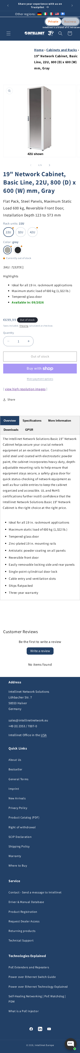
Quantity (8, 333)
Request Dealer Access (24, 921)
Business (70, 21)
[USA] (57, 14)
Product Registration (23, 912)
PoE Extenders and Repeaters (29, 967)
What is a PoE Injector (24, 1011)
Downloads (11, 429)
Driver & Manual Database (26, 902)
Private (53, 21)
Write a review (40, 651)
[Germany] (39, 14)
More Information (59, 420)
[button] (8, 33)
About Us (15, 760)
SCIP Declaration (20, 837)
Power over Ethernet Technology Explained (38, 987)
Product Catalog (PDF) (24, 817)
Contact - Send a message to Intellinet (35, 892)
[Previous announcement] (8, 5)
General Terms (19, 779)
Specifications (32, 420)
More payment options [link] (40, 378)
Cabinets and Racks (61, 50)
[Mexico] (51, 14)
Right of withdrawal (22, 827)
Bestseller (15, 769)
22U (8, 232)
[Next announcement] (72, 5)
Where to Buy (18, 865)
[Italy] (45, 14)
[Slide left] (30, 165)
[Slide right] (49, 165)
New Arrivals (17, 798)
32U (20, 232)
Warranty (15, 856)
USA (44, 735)
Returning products (22, 931)
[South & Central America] (63, 14)
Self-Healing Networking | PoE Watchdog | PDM (37, 998)
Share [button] (11, 399)
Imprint (14, 789)
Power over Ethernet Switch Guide (32, 977)
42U (32, 232)
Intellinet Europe (44, 1045)
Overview (10, 420)
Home (39, 50)
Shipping (23, 325)
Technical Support (21, 940)
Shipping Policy (19, 846)
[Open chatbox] (71, 1044)
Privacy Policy (18, 808)
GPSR (29, 429)
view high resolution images (25, 389)
